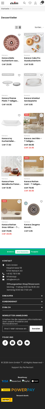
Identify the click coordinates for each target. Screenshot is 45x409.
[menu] (2, 3)
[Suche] (24, 3)
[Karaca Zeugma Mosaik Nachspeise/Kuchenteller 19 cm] (34, 209)
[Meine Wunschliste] (30, 3)
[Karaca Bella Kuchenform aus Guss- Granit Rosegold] (11, 43)
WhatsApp (11, 276)
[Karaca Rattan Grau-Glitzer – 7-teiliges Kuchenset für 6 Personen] (11, 209)
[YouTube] (27, 343)
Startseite (5, 8)
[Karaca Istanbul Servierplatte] (34, 83)
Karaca (5, 55)
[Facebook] (5, 343)
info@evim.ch (13, 279)
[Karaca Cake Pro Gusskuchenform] (34, 43)
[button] (16, 27)
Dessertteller (17, 8)
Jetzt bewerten (23, 252)
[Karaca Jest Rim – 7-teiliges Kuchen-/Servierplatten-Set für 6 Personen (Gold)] (34, 123)
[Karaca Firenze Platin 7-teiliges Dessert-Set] (11, 83)
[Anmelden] (35, 3)
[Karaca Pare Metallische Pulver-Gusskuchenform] (11, 166)
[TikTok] (20, 343)
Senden (36, 328)
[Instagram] (12, 343)
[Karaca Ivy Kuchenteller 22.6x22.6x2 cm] (11, 123)
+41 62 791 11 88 (13, 273)
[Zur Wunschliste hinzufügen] (19, 35)
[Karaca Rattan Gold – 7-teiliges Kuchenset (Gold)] (34, 166)
